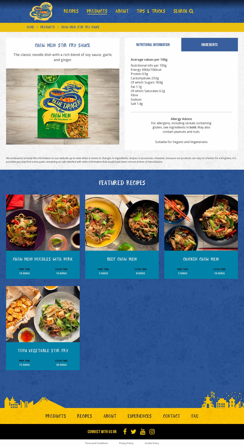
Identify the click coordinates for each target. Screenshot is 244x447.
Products (47, 27)
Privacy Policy (126, 443)
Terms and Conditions (96, 443)
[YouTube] (143, 432)
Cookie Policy (152, 443)
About (110, 417)
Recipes (84, 417)
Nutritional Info (153, 44)
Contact (171, 417)
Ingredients (209, 44)
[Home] (41, 11)
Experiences (140, 417)
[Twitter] (133, 432)
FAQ (194, 417)
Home (30, 27)
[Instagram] (152, 432)
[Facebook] (125, 432)
